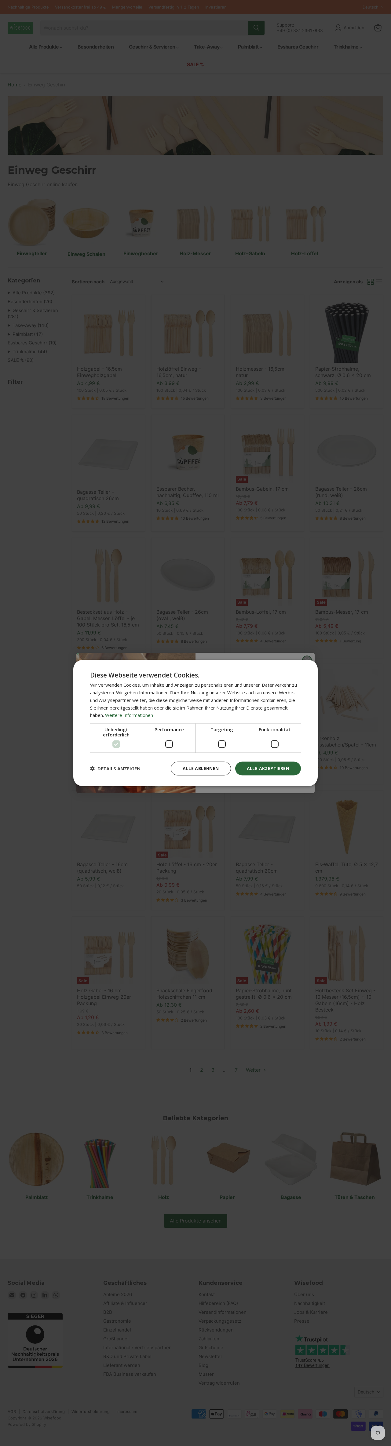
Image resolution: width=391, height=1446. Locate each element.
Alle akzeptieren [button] (268, 768)
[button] (115, 768)
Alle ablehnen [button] (201, 768)
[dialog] (195, 723)
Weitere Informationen (129, 715)
